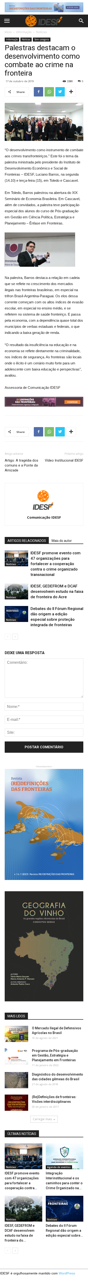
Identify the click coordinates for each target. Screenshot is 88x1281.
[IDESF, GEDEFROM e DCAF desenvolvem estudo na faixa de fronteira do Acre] (16, 591)
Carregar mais (42, 1119)
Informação (24, 32)
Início (8, 32)
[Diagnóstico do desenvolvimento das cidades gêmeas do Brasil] (16, 1080)
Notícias (41, 32)
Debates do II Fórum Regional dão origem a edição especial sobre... (64, 1230)
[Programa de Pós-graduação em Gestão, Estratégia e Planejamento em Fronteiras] (16, 1056)
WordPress (67, 1273)
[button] (81, 21)
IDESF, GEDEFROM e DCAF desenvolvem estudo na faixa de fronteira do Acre (57, 591)
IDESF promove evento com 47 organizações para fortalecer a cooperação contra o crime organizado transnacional (55, 564)
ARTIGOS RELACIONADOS (27, 541)
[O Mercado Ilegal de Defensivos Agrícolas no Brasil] (16, 1034)
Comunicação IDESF (44, 517)
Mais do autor (62, 541)
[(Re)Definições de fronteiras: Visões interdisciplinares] (16, 1103)
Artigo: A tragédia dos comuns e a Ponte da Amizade (21, 465)
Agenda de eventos (59, 1167)
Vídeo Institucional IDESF (64, 460)
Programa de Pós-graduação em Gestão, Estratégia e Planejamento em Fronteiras (55, 1055)
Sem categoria (41, 39)
